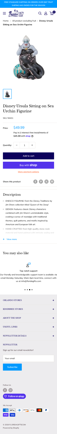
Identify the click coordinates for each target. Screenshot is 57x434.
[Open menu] (4, 13)
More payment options (28, 171)
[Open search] (40, 13)
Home (6, 20)
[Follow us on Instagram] (10, 390)
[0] (51, 13)
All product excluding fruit (24, 20)
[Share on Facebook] (35, 181)
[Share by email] (52, 181)
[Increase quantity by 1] (32, 145)
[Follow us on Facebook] (5, 390)
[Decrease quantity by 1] (17, 145)
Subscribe (12, 367)
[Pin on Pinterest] (41, 181)
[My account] (45, 13)
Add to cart (28, 155)
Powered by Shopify (11, 428)
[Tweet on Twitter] (46, 181)
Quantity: (7, 145)
